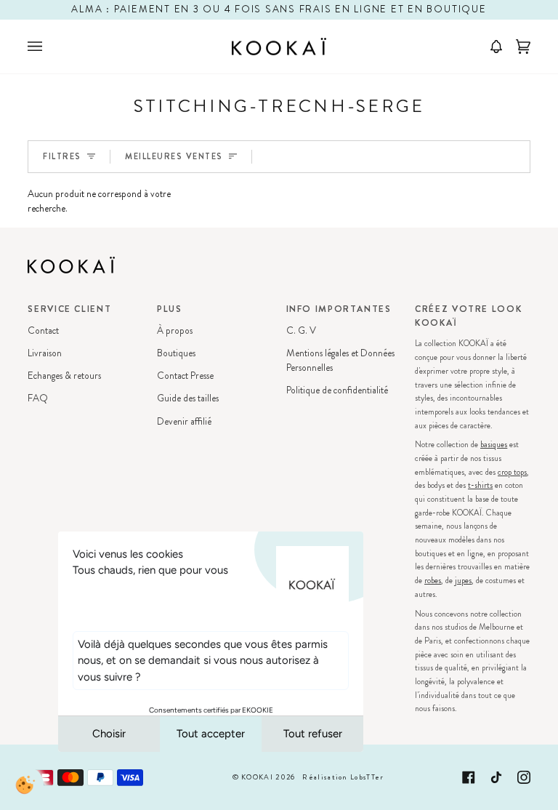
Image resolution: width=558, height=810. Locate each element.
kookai (257, 777)
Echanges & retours (64, 375)
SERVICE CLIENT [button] (69, 309)
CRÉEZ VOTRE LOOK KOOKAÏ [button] (468, 315)
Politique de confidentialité (337, 390)
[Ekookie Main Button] (25, 784)
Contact (43, 330)
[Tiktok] (496, 777)
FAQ (38, 398)
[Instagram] (523, 777)
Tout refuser (312, 733)
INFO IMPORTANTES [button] (339, 309)
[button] (491, 47)
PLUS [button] (169, 309)
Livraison (45, 353)
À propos (175, 330)
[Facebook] (468, 777)
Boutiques (176, 353)
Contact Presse (185, 375)
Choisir (109, 733)
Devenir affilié (184, 421)
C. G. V (301, 330)
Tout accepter (211, 733)
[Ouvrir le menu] (49, 47)
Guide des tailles (188, 398)
